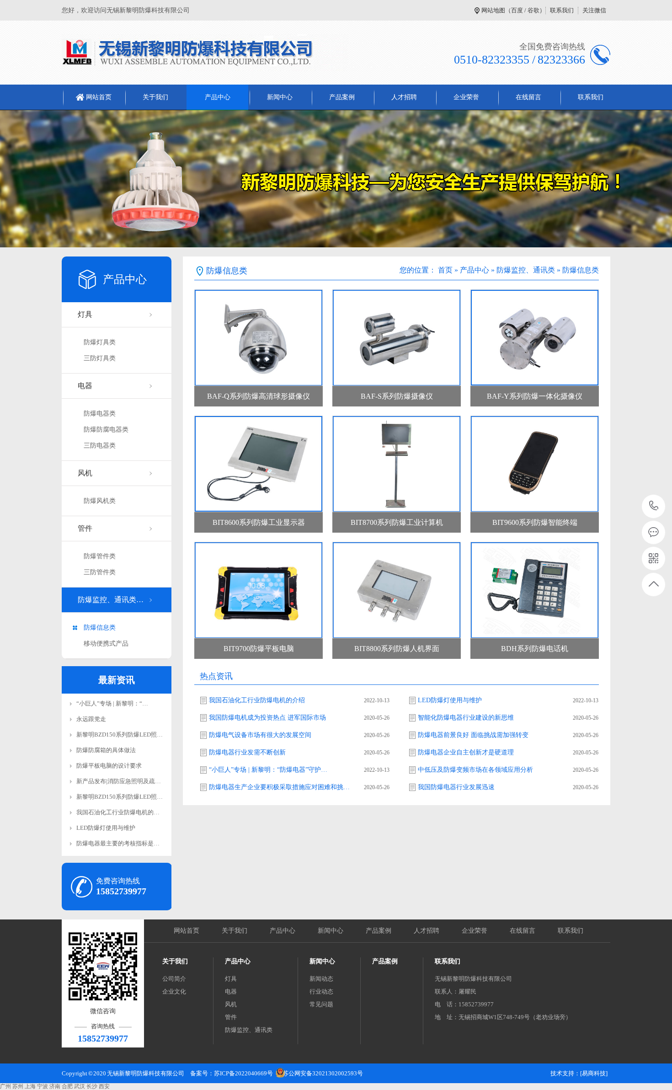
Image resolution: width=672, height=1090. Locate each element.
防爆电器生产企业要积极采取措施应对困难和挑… (279, 787)
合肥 (67, 1086)
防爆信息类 (100, 627)
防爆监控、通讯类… (111, 600)
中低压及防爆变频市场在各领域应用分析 (475, 769)
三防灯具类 (100, 358)
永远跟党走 (91, 719)
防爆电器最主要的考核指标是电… (120, 843)
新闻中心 (280, 97)
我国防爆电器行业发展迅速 (456, 787)
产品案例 (342, 97)
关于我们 (155, 97)
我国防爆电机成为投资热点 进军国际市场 (267, 717)
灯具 (85, 314)
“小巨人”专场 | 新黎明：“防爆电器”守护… (268, 769)
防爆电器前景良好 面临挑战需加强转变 (473, 735)
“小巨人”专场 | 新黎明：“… (112, 703)
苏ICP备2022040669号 (243, 1073)
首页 (445, 270)
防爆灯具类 (100, 342)
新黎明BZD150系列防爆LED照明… (122, 734)
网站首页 (99, 97)
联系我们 (562, 10)
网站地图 (493, 10)
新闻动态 (321, 978)
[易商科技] (594, 1073)
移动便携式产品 (106, 643)
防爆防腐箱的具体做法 (106, 750)
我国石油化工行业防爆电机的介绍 (257, 700)
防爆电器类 (100, 413)
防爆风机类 (100, 500)
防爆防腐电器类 (106, 429)
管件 (85, 528)
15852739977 (654, 506)
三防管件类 (100, 572)
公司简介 (174, 978)
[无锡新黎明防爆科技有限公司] (205, 52)
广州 (5, 1086)
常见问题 (321, 1004)
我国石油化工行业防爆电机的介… (120, 812)
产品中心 (217, 97)
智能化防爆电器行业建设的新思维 (466, 717)
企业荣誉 (466, 97)
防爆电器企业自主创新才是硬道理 (466, 752)
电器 (85, 386)
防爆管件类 (100, 556)
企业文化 (174, 991)
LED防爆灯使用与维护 (105, 827)
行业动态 (321, 991)
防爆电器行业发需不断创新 (247, 752)
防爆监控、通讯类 (525, 270)
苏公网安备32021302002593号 (323, 1073)
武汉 (79, 1086)
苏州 (17, 1086)
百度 (517, 10)
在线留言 (528, 97)
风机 (85, 473)
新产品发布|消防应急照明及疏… (118, 781)
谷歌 (533, 10)
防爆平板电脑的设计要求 (109, 765)
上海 (30, 1086)
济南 (54, 1086)
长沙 (91, 1086)
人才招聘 (404, 97)
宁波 (42, 1086)
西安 (104, 1086)
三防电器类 (100, 445)
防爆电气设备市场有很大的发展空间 (260, 735)
